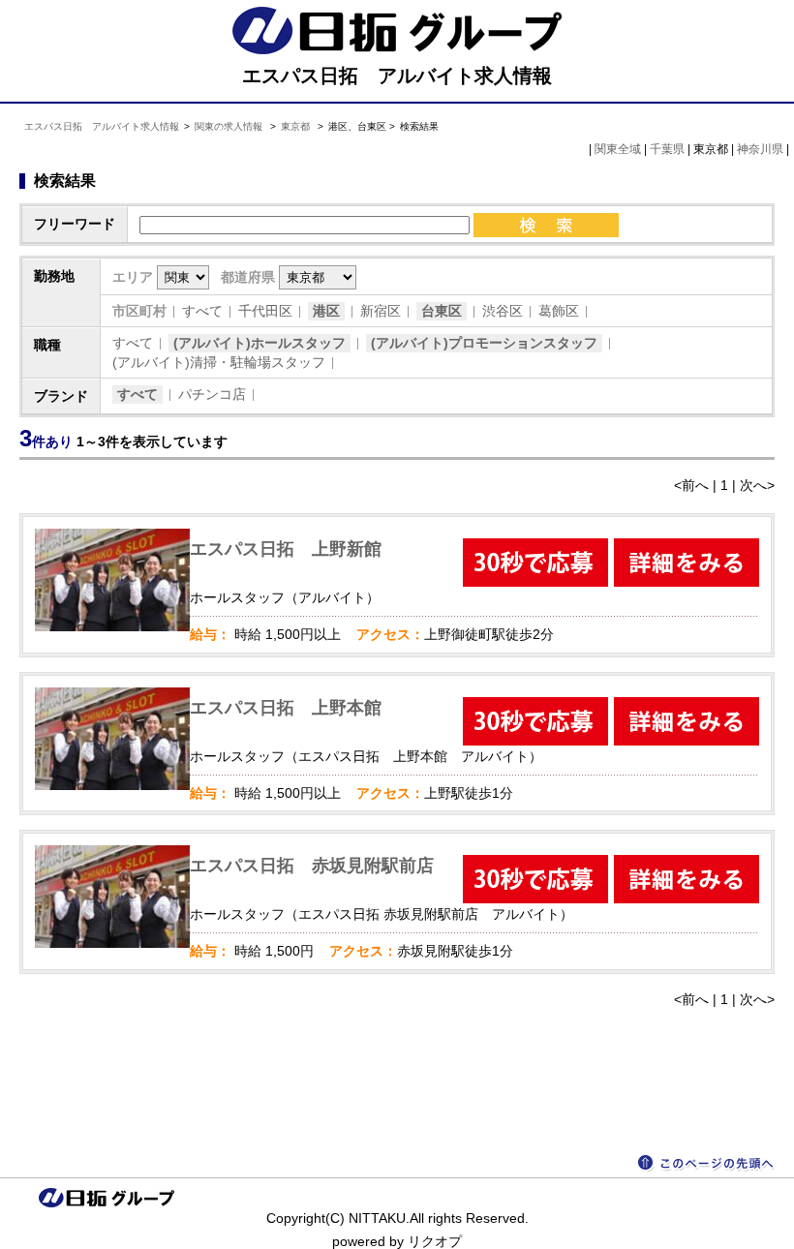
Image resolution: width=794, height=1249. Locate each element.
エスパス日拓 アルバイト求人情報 (101, 126)
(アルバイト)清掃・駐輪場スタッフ (218, 362)
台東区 (441, 311)
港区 (326, 311)
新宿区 (380, 311)
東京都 (295, 126)
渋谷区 (502, 311)
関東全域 (618, 149)
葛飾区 (558, 311)
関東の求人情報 (230, 126)
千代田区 (265, 311)
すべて (202, 311)
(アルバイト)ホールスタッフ (259, 342)
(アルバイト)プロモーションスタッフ (484, 342)
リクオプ (435, 1241)
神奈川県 (760, 149)
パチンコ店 (212, 394)
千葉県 (667, 149)
